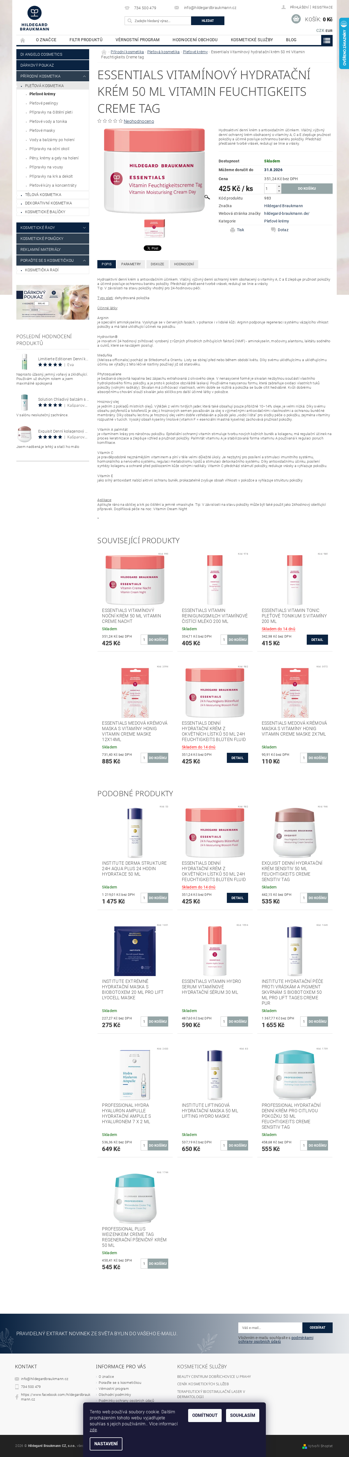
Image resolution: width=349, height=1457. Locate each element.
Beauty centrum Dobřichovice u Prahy (214, 1376)
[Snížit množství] (278, 191)
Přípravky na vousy (46, 167)
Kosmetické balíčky (45, 212)
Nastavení (106, 1443)
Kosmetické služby (252, 39)
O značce (46, 39)
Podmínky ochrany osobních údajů (126, 1401)
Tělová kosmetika (43, 194)
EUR (329, 31)
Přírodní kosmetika (40, 76)
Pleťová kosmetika (44, 86)
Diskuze (157, 264)
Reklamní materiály (40, 249)
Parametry (131, 264)
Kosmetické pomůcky (42, 238)
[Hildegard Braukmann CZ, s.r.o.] (34, 18)
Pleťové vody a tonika (48, 121)
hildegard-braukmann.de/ (286, 213)
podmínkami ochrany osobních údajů (275, 1340)
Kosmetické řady (37, 227)
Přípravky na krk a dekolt (51, 176)
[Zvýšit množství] (278, 186)
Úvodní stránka (22, 40)
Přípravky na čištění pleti (51, 112)
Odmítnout (205, 1415)
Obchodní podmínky (115, 1395)
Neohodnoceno (139, 121)
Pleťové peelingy (43, 103)
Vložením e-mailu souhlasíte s (275, 1339)
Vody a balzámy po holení (52, 140)
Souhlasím (242, 1415)
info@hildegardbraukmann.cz (44, 1379)
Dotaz (283, 230)
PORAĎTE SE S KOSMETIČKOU (47, 260)
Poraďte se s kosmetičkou (120, 1383)
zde (93, 1429)
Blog (291, 39)
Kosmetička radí (42, 270)
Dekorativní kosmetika (48, 203)
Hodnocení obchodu (195, 39)
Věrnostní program (138, 39)
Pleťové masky (42, 130)
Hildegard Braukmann (283, 206)
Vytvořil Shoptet (320, 1446)
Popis (107, 264)
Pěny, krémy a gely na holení (54, 158)
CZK (320, 30)
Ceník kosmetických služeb (203, 1383)
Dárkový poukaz (37, 65)
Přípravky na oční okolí (49, 149)
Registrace (322, 7)
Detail (317, 640)
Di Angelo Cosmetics (41, 54)
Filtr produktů (86, 39)
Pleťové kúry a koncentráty (53, 185)
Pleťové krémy (42, 94)
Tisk (240, 230)
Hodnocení (184, 264)
